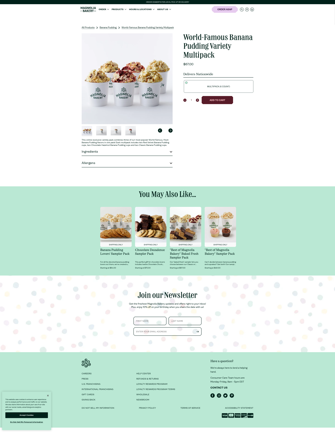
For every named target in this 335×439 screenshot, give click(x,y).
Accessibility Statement (239, 408)
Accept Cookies (27, 415)
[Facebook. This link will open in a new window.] (213, 397)
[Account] (247, 9)
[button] (241, 9)
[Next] (170, 130)
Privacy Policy (147, 408)
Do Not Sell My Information (98, 408)
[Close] (48, 395)
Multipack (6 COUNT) (218, 86)
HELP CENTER (143, 373)
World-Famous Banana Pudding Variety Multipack (148, 27)
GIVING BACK (88, 399)
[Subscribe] (197, 332)
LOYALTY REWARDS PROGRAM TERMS (155, 389)
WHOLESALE (142, 394)
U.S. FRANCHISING (91, 384)
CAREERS (86, 373)
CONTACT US (218, 387)
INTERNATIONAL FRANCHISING (97, 389)
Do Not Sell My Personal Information (26, 422)
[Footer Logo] (86, 364)
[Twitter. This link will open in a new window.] (226, 397)
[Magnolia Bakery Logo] (88, 9)
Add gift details (143, 15)
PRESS (85, 379)
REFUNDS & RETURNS (147, 379)
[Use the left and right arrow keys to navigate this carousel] (127, 78)
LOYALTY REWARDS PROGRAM (151, 384)
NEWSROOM (142, 399)
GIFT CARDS (88, 394)
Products (118, 9)
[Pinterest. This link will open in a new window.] (233, 397)
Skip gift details (169, 15)
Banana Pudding (108, 27)
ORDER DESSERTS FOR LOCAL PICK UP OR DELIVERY (167, 2)
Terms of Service (190, 408)
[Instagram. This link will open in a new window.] (220, 397)
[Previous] (160, 130)
